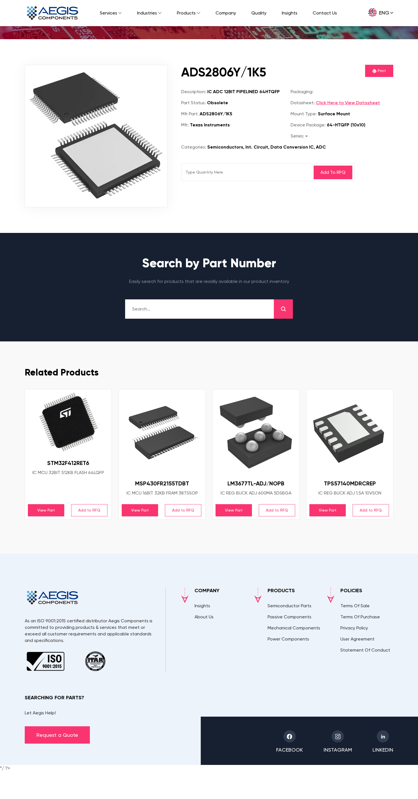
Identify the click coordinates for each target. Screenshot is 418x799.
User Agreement (357, 639)
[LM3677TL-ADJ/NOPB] (256, 432)
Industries (147, 13)
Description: (193, 91)
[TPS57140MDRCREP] (349, 432)
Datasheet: (303, 102)
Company (226, 13)
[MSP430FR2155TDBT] (162, 432)
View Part (46, 510)
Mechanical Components (294, 628)
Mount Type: (304, 113)
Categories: (193, 147)
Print (381, 70)
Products (186, 13)
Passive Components (289, 616)
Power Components (288, 639)
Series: (297, 136)
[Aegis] (52, 13)
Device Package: (308, 125)
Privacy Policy (354, 628)
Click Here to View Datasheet (348, 102)
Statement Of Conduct (365, 650)
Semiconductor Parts (289, 605)
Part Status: (193, 102)
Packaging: (302, 91)
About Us (204, 616)
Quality (258, 13)
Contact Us (325, 13)
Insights (289, 13)
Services (108, 13)
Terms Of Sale (355, 605)
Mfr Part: (189, 113)
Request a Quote (57, 735)
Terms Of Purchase (360, 616)
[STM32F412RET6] (68, 422)
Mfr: (185, 125)
